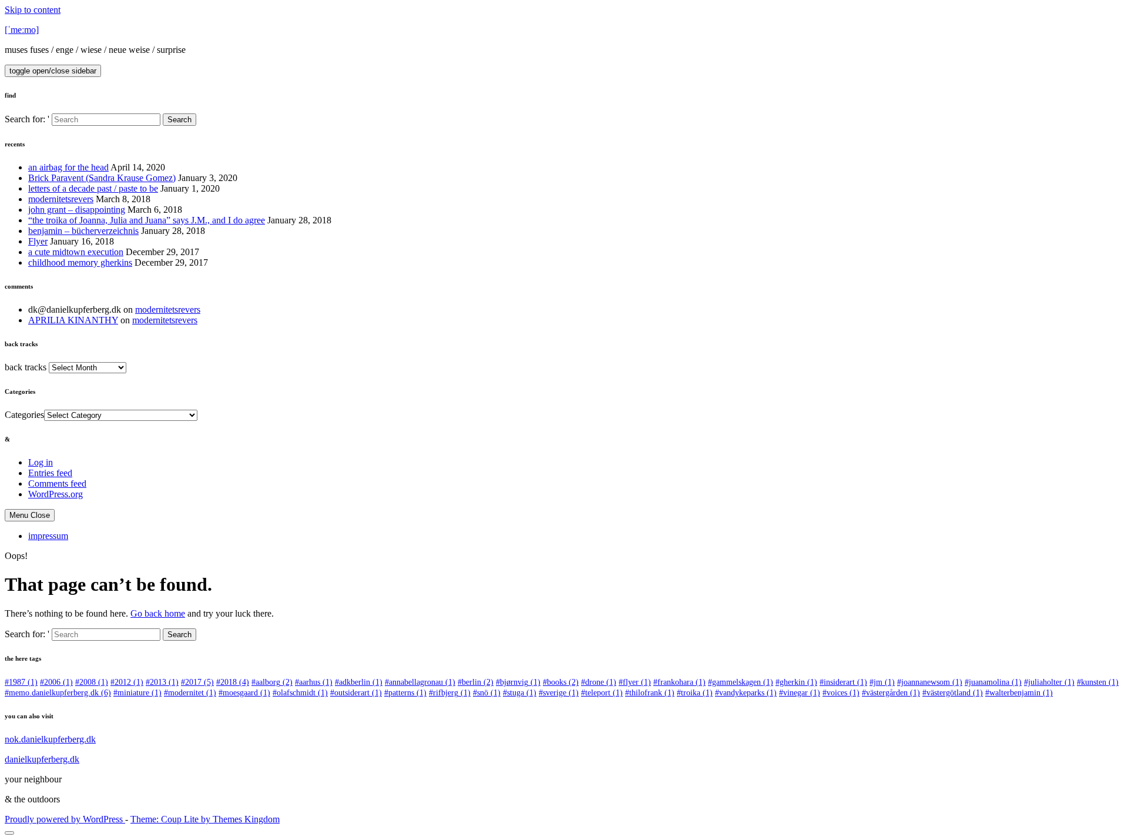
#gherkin (796, 682)
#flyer (635, 682)
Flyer (38, 241)
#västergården (891, 692)
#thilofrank (649, 692)
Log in (40, 462)
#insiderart (843, 682)
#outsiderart (356, 692)
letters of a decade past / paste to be (93, 188)
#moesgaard (244, 692)
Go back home (157, 613)
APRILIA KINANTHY (73, 320)
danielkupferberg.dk (42, 759)
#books (561, 682)
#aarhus (314, 682)
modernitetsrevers (60, 199)
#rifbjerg (450, 692)
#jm (882, 682)
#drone (598, 682)
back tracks (25, 367)
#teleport (602, 692)
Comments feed (57, 483)
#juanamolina (993, 682)
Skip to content (33, 10)
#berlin (476, 682)
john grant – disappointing (76, 210)
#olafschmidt (300, 692)
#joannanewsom (929, 682)
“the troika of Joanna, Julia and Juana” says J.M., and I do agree (146, 220)
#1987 (21, 682)
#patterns (405, 692)
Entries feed (50, 473)
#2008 (91, 682)
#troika (695, 692)
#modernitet (190, 692)
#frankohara (679, 682)
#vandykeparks (746, 692)
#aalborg (272, 682)
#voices (841, 692)
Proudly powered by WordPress (65, 819)
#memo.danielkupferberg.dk (58, 692)
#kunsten (1098, 682)
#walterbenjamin (1019, 692)
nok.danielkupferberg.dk (50, 739)
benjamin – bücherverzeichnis (83, 231)
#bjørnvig (518, 682)
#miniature (137, 692)
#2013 (162, 682)
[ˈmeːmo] (22, 30)
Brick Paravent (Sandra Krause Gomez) (102, 178)
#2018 (232, 682)
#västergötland (952, 692)
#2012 (126, 682)
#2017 (197, 682)
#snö (487, 692)
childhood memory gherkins (80, 262)
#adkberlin (358, 682)
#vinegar (799, 692)
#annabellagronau (420, 682)
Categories (24, 415)
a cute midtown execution (75, 252)
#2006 (56, 682)
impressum (48, 536)
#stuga (519, 692)
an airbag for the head (68, 167)
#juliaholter (1049, 682)
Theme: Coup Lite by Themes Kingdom (205, 819)
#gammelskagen (740, 682)
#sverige (559, 692)
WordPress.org (55, 494)
